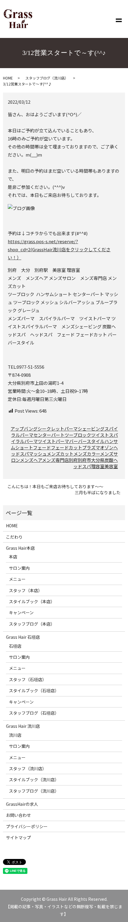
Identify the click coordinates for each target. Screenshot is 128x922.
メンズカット (60, 454)
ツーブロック (78, 435)
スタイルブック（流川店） (34, 779)
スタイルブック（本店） (32, 601)
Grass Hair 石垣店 (23, 637)
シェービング (91, 428)
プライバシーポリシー (27, 826)
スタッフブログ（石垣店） (34, 713)
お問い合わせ (18, 815)
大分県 (97, 460)
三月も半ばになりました (98, 492)
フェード (42, 447)
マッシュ (38, 454)
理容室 (97, 466)
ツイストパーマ (53, 441)
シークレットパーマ (58, 428)
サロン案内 (19, 568)
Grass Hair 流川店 (23, 726)
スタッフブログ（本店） (32, 624)
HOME (8, 77)
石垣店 (15, 646)
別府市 (84, 460)
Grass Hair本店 (20, 548)
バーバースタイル (86, 441)
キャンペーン (21, 612)
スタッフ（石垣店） (27, 679)
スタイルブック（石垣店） (34, 690)
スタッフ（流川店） (27, 768)
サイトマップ (18, 837)
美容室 (111, 466)
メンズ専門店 (55, 460)
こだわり (14, 537)
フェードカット (66, 447)
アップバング (24, 428)
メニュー (17, 579)
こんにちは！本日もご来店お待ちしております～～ (55, 486)
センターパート (49, 435)
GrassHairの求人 (22, 804)
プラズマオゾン (97, 447)
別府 (73, 460)
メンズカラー (87, 454)
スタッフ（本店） (25, 590)
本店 (13, 557)
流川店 (15, 735)
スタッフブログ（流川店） (46, 77)
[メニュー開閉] (119, 19)
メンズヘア (31, 460)
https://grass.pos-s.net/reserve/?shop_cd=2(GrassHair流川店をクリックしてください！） (59, 249)
